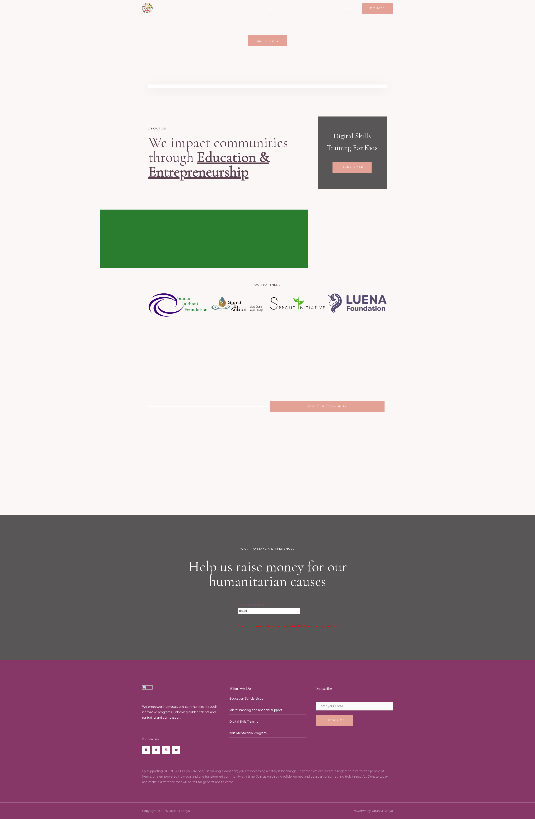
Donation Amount (251, 605)
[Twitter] (156, 750)
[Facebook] (146, 750)
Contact (349, 8)
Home (272, 8)
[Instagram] (166, 750)
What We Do (311, 8)
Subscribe (335, 720)
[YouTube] (176, 750)
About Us (289, 8)
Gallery (332, 8)
